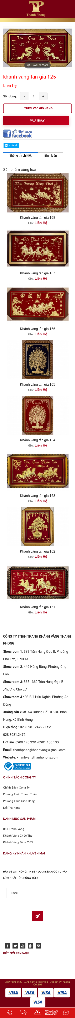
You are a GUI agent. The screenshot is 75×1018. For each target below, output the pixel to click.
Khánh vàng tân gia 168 (37, 217)
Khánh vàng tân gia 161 (37, 607)
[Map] (37, 1013)
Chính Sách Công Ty (16, 787)
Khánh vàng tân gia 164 (37, 440)
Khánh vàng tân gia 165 (37, 384)
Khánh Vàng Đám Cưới (18, 842)
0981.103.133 (48, 742)
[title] (9, 1013)
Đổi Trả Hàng (11, 808)
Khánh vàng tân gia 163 (37, 496)
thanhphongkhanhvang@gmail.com (39, 750)
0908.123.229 (25, 742)
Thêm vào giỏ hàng (38, 108)
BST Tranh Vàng (13, 829)
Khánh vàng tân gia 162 (37, 551)
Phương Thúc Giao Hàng (19, 801)
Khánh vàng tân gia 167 (37, 273)
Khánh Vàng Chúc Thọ (17, 835)
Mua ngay (37, 120)
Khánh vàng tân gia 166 (37, 329)
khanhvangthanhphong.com (37, 757)
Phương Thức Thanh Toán (20, 794)
